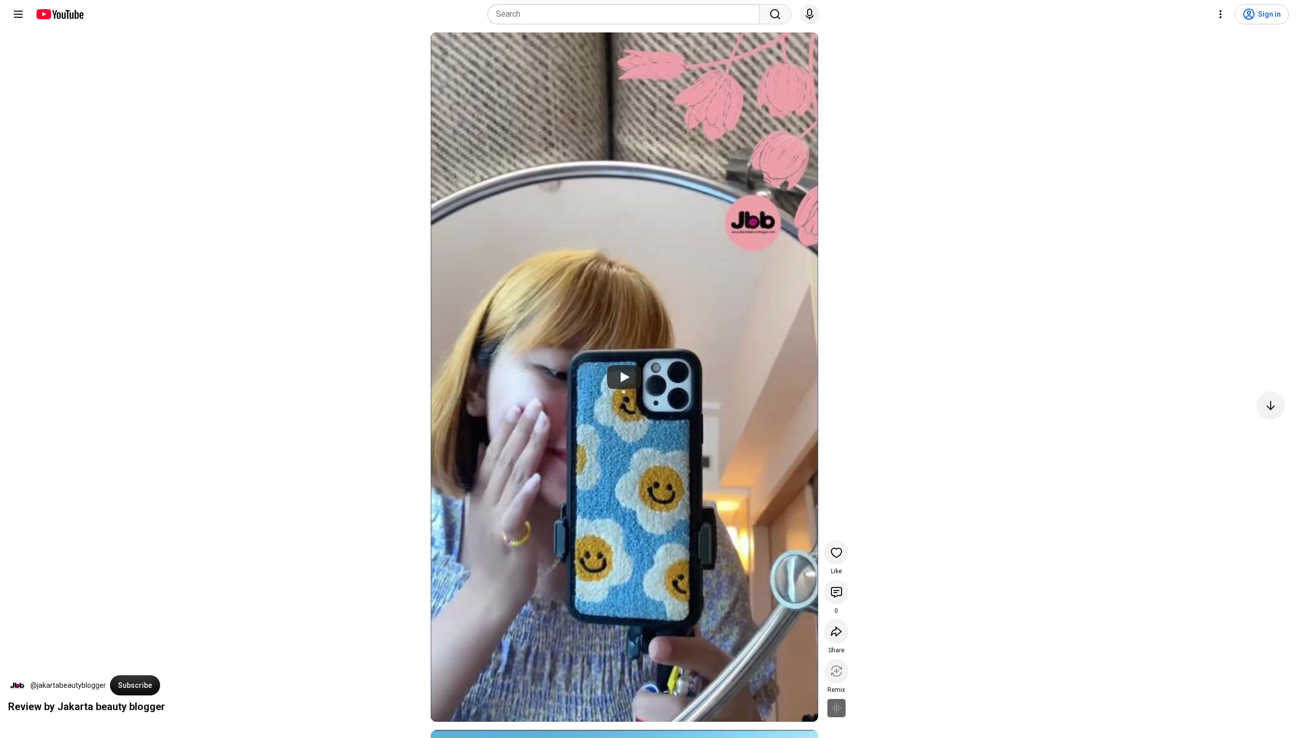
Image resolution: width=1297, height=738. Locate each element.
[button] (17, 685)
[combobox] (626, 14)
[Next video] (1270, 405)
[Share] (836, 631)
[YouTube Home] (59, 14)
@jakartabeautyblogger (68, 685)
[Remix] (836, 671)
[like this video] (836, 552)
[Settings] (1220, 14)
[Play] (624, 377)
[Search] (775, 14)
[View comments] (836, 592)
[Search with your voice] (809, 14)
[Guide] (18, 14)
